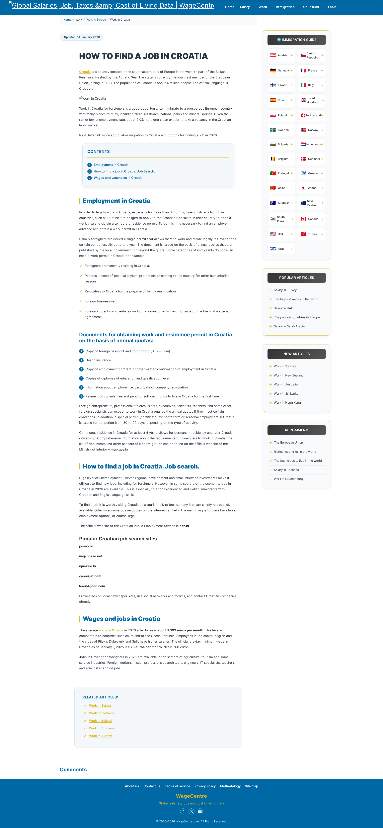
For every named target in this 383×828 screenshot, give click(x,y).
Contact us (151, 786)
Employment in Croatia (111, 165)
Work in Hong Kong (287, 402)
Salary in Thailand (286, 470)
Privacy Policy (205, 786)
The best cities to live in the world (298, 461)
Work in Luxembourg (288, 479)
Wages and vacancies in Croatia (118, 178)
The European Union (288, 442)
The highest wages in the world (296, 299)
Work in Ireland (100, 721)
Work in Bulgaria (101, 728)
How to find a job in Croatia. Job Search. (124, 171)
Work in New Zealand (289, 375)
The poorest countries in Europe (297, 317)
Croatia (85, 72)
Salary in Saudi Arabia (289, 326)
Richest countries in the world (295, 452)
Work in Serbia (100, 705)
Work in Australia (286, 384)
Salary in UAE (283, 308)
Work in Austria (101, 736)
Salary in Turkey (285, 290)
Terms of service (177, 786)
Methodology (230, 786)
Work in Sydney (285, 366)
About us (132, 786)
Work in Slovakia (101, 713)
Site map (251, 786)
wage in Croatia (111, 630)
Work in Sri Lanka (286, 393)
